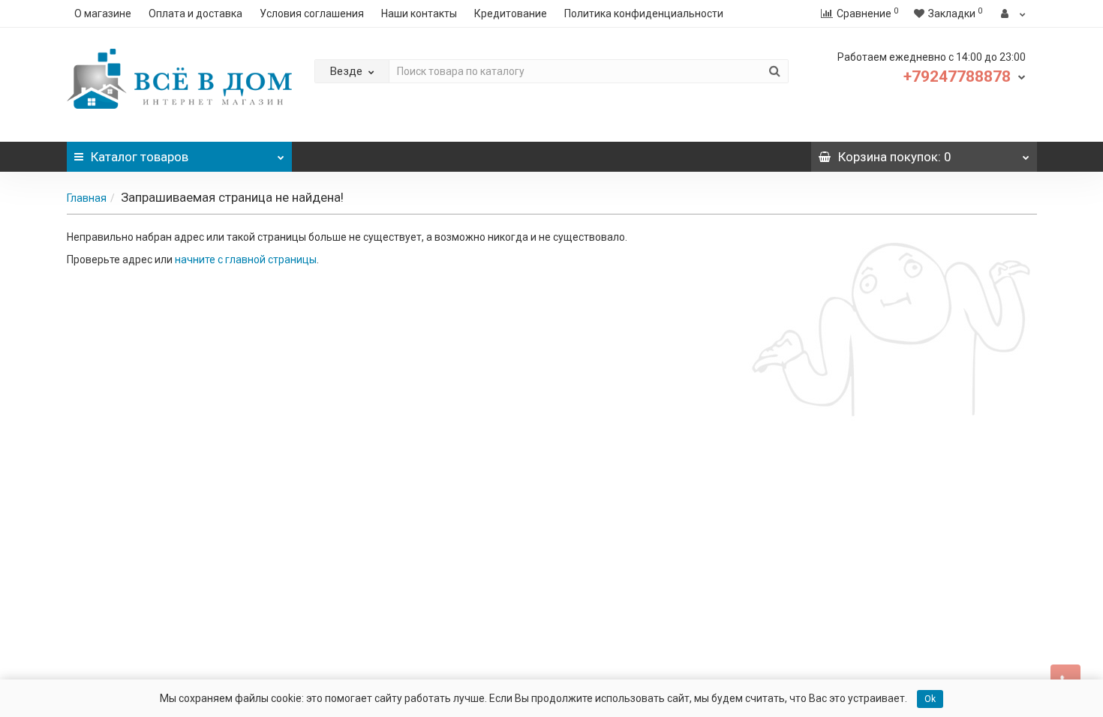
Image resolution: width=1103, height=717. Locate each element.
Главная (87, 198)
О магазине (102, 14)
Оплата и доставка (195, 14)
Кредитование (510, 14)
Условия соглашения (312, 14)
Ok (930, 699)
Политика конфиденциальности (643, 14)
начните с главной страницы (246, 260)
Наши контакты (419, 14)
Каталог (139, 156)
